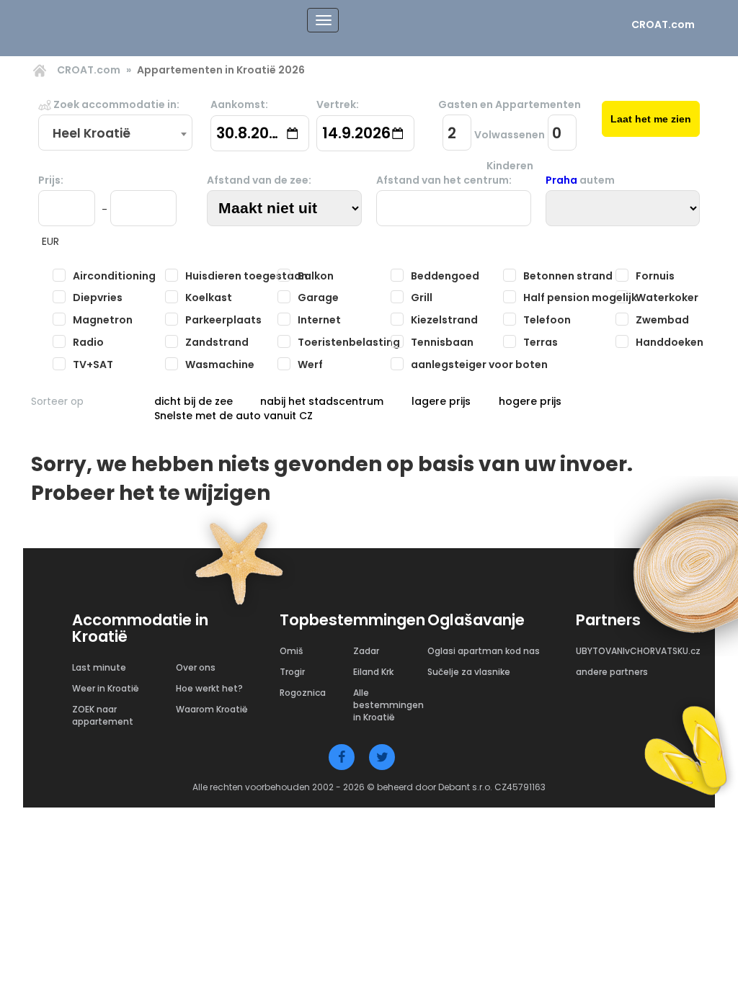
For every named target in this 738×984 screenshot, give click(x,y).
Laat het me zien (650, 119)
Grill (421, 297)
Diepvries (98, 297)
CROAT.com (663, 24)
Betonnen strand (568, 276)
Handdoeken (669, 342)
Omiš (291, 651)
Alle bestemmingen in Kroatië (388, 704)
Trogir (292, 672)
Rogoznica (303, 692)
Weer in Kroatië (105, 688)
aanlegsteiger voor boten (479, 364)
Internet (319, 320)
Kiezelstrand (444, 320)
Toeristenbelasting (349, 342)
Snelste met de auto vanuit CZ (233, 415)
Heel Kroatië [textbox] (91, 133)
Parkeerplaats (223, 320)
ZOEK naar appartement (102, 715)
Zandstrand (217, 342)
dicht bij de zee (193, 401)
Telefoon (547, 320)
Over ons (195, 667)
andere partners (612, 672)
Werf (310, 364)
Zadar (366, 651)
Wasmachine (219, 364)
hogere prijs (530, 401)
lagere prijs (441, 401)
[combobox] (115, 133)
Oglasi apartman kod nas (483, 651)
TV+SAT (93, 364)
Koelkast (208, 297)
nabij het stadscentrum (321, 401)
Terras (540, 342)
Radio (88, 342)
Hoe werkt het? (209, 688)
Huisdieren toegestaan (246, 276)
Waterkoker (667, 297)
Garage (318, 297)
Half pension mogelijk (580, 297)
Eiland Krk (373, 672)
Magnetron (103, 320)
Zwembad (662, 320)
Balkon (316, 276)
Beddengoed (445, 276)
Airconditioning (114, 276)
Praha (561, 180)
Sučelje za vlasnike (468, 672)
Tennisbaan (442, 342)
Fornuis (655, 276)
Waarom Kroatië (212, 709)
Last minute (99, 667)
